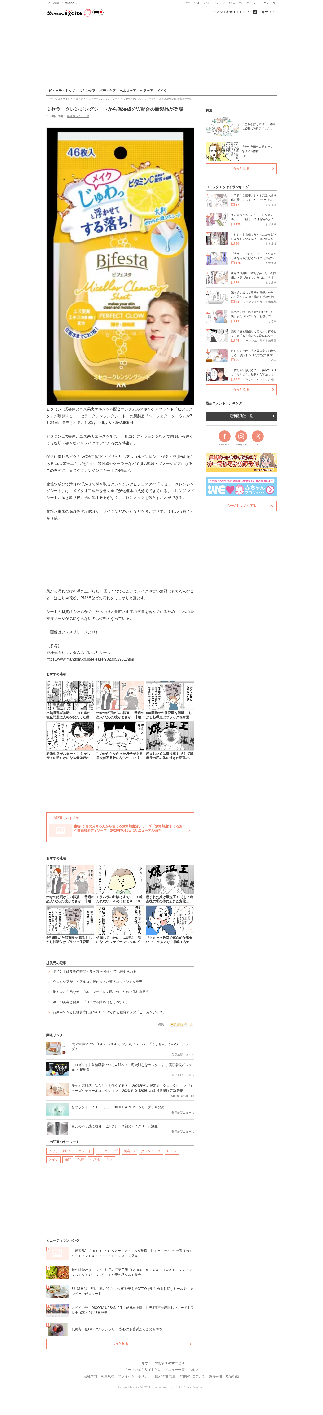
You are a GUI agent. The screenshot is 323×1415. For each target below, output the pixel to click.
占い (241, 3)
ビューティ (219, 3)
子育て (186, 3)
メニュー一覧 (268, 3)
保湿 (68, 1159)
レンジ (172, 1151)
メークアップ (108, 1151)
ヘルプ (193, 1369)
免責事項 (215, 1376)
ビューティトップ (62, 91)
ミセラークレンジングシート (70, 1151)
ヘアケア (146, 91)
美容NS (129, 1151)
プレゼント (252, 3)
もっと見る (120, 1343)
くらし (196, 3)
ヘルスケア (128, 91)
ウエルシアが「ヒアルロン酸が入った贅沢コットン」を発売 (97, 981)
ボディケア (107, 91)
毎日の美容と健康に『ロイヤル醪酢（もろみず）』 (91, 1002)
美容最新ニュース (78, 116)
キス (109, 1159)
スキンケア (87, 91)
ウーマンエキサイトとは (143, 1369)
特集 (209, 110)
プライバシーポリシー (134, 1376)
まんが (232, 3)
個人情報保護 (165, 1376)
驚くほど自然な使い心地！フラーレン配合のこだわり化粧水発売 (101, 992)
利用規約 (107, 1376)
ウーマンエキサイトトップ (229, 12)
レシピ (206, 3)
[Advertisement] (161, 51)
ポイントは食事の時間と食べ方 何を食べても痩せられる (95, 971)
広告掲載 (232, 1376)
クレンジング (151, 1151)
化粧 (80, 1159)
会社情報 (90, 1376)
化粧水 (95, 1159)
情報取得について (192, 1376)
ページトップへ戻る (241, 505)
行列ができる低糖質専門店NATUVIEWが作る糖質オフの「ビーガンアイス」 (109, 1012)
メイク (162, 91)
